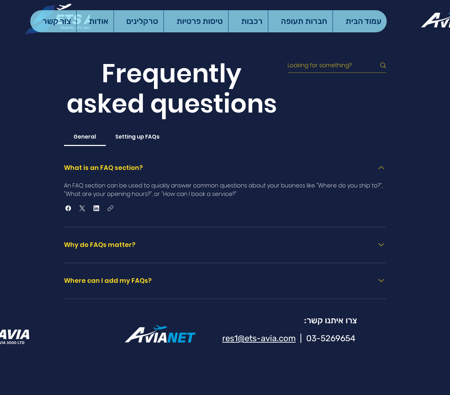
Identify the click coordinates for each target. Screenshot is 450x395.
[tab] (85, 137)
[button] (68, 208)
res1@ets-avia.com (259, 338)
